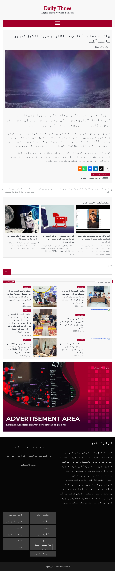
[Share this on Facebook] (90, 168)
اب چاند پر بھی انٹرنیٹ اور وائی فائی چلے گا (22, 237)
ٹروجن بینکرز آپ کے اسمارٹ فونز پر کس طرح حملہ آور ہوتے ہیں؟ (58, 238)
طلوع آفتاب (87, 178)
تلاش (110, 265)
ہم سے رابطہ (20, 446)
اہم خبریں (80, 315)
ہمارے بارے (38, 446)
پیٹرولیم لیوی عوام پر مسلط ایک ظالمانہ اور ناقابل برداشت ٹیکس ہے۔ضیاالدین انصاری (19, 297)
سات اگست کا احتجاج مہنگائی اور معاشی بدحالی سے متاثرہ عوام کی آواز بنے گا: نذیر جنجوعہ (72, 297)
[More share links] (80, 168)
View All (9, 282)
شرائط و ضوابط (16, 455)
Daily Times (57, 8)
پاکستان (81, 287)
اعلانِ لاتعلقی (29, 464)
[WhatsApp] (84, 168)
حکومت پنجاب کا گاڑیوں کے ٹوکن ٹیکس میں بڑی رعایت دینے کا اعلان (71, 323)
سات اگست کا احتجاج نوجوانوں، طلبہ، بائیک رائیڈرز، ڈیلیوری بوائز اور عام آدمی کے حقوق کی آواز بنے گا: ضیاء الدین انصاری (19, 323)
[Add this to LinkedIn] (95, 168)
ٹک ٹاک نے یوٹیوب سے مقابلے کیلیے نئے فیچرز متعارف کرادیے (94, 238)
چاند (98, 178)
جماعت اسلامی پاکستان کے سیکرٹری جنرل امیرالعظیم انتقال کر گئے (72, 347)
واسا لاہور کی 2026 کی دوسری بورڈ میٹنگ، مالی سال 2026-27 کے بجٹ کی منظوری (19, 347)
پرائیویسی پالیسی (40, 455)
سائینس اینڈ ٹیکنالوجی (100, 174)
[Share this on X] (101, 168)
